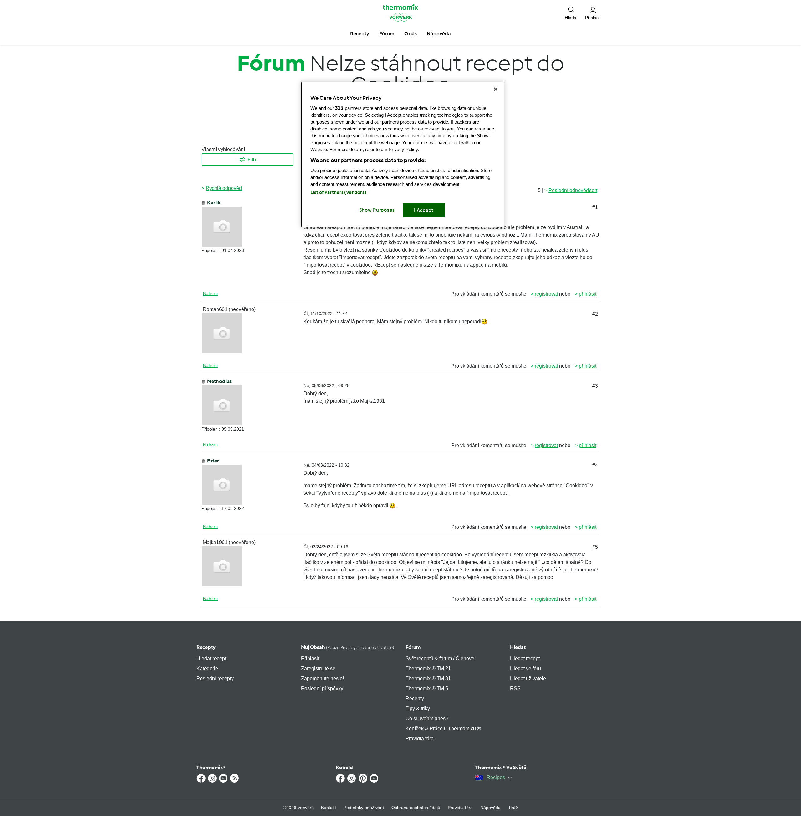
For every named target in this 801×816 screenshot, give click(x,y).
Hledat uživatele (528, 678)
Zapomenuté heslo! (322, 678)
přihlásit (587, 294)
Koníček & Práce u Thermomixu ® (443, 728)
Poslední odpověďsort (572, 190)
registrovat (546, 294)
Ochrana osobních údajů (415, 807)
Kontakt (328, 807)
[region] (402, 154)
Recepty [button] (359, 34)
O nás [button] (410, 34)
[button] (571, 12)
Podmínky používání (364, 807)
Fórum (413, 647)
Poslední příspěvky (322, 688)
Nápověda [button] (439, 34)
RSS (515, 688)
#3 (595, 386)
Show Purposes (377, 210)
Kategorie (207, 668)
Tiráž (513, 807)
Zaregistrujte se (318, 668)
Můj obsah (347, 647)
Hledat (518, 647)
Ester (213, 461)
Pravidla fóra (420, 738)
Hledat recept (211, 658)
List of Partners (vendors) (338, 192)
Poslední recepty (215, 678)
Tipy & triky (418, 708)
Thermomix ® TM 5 (427, 688)
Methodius (219, 381)
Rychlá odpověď (224, 188)
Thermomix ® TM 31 (428, 678)
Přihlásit (310, 658)
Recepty (206, 647)
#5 (595, 547)
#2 (595, 314)
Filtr (252, 159)
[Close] (496, 89)
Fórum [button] (386, 34)
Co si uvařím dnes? (427, 718)
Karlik (214, 203)
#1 (595, 207)
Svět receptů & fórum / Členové (440, 658)
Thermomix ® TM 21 (428, 668)
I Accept (424, 210)
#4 (595, 465)
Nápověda (490, 807)
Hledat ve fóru (525, 668)
